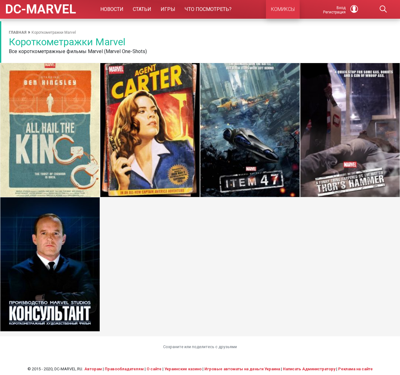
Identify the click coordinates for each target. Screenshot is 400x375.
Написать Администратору (309, 369)
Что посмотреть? (208, 9)
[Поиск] (383, 9)
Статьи (142, 9)
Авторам (93, 369)
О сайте (154, 369)
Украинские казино (183, 369)
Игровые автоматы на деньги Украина (242, 369)
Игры (168, 9)
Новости (111, 9)
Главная (18, 32)
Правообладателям (124, 369)
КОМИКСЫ (283, 9)
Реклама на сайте (355, 369)
